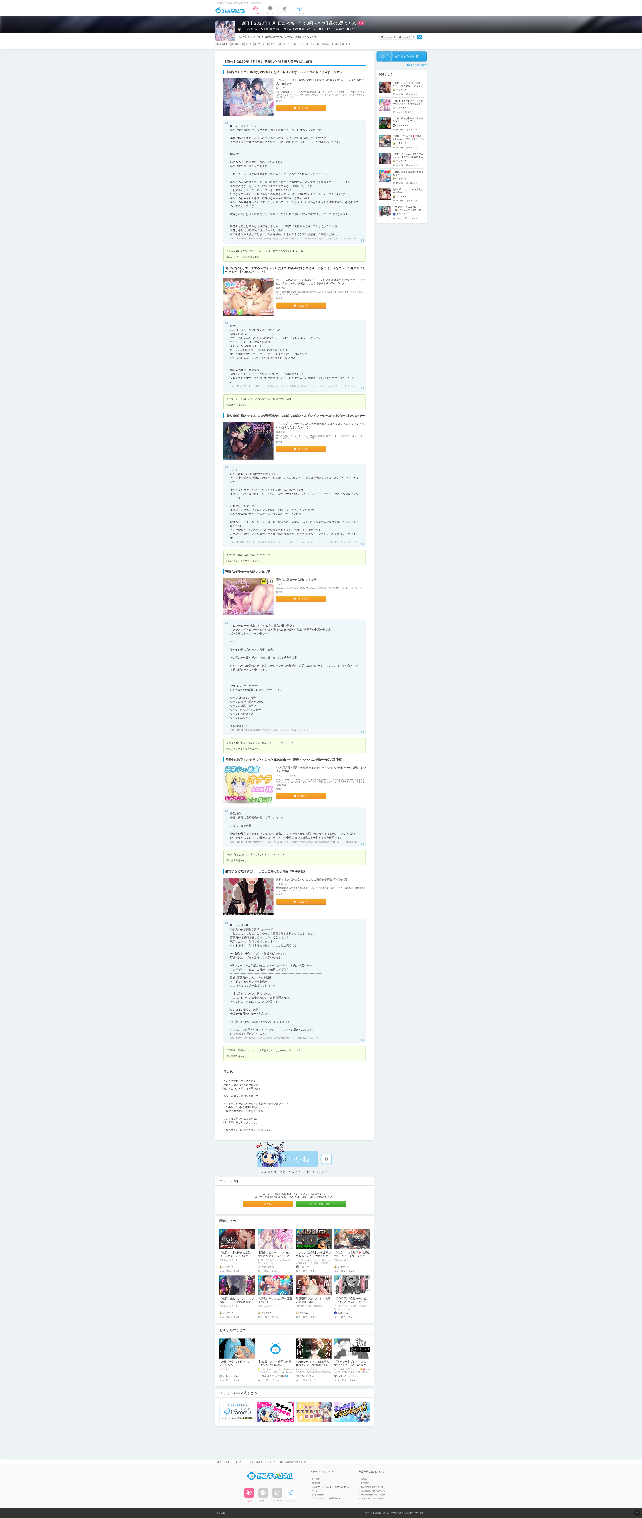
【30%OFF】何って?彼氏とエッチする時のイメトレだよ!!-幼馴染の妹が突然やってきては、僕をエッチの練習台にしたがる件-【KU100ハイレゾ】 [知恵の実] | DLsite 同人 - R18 (316, 386)
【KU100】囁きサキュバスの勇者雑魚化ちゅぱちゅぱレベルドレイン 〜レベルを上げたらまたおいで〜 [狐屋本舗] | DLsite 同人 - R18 (296, 542)
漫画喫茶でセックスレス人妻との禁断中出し (313, 1300)
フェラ (261, 44)
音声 (352, 29)
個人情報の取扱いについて (373, 1490)
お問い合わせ (318, 1494)
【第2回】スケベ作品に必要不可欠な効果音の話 (274, 1363)
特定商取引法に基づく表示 (373, 1487)
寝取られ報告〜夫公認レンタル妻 (296, 579)
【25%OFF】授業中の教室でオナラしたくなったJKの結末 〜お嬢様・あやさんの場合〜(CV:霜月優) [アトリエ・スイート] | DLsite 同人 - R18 (299, 842)
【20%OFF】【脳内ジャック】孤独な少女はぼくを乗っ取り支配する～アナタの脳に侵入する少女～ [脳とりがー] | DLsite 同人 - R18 (296, 238)
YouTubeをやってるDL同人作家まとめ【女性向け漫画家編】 (313, 1365)
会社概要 (316, 1479)
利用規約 (316, 1483)
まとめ (238, 1462)
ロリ (312, 44)
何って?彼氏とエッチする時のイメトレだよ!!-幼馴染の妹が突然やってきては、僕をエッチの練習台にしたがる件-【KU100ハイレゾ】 (321, 281)
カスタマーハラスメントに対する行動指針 (331, 1487)
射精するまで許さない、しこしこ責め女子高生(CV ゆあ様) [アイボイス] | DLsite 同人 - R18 (277, 1038)
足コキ (301, 44)
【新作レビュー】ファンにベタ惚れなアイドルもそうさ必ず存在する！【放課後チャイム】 (408, 103)
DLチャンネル (230, 10)
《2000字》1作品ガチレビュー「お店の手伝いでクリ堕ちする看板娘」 (351, 1302)
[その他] (424, 37)
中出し (274, 44)
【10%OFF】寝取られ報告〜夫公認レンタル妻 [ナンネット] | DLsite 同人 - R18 (272, 730)
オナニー (287, 44)
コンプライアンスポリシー (373, 1498)
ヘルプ (315, 1490)
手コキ (249, 44)
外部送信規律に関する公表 (373, 1494)
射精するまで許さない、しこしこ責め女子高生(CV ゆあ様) (311, 879)
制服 (348, 44)
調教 (337, 44)
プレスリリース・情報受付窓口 (326, 1498)
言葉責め (325, 44)
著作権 (364, 1479)
